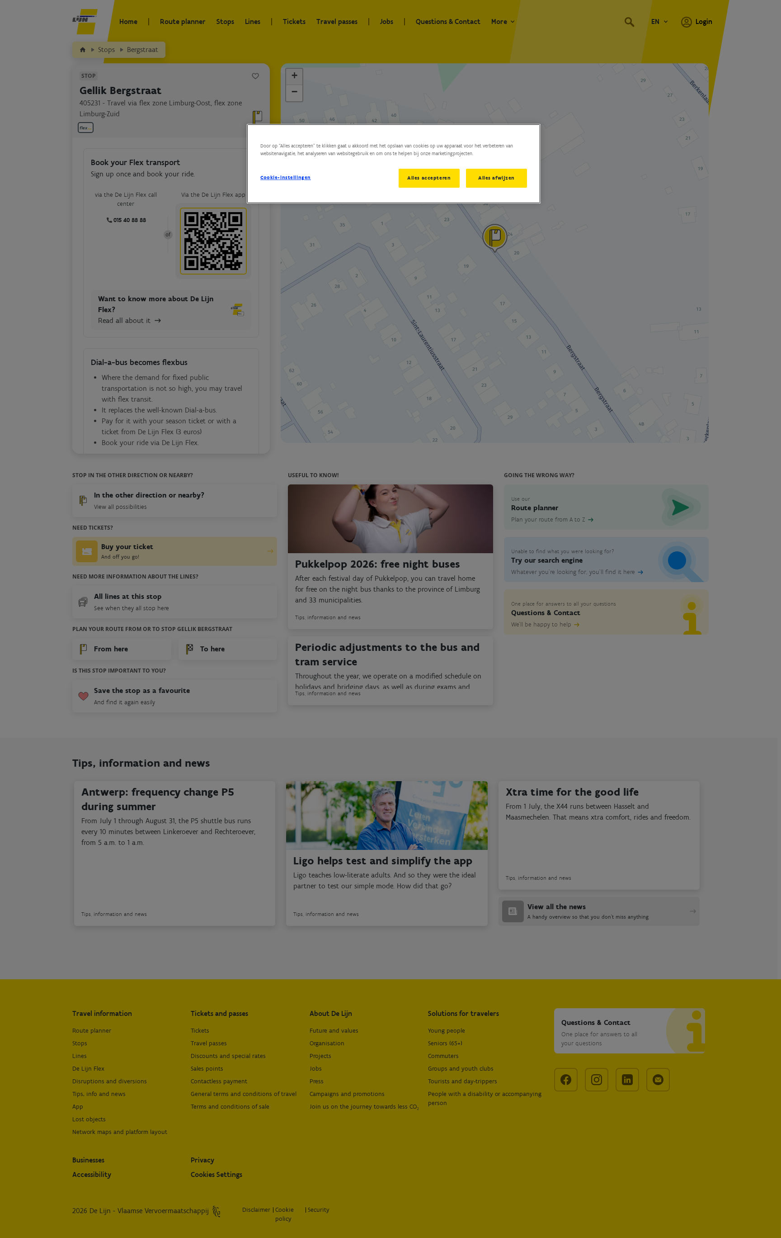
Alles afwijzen (496, 178)
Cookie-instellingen (285, 177)
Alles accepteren (429, 178)
